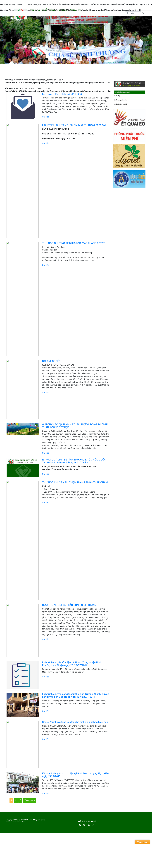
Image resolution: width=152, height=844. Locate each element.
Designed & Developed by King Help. (16, 821)
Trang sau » (29, 800)
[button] (11, 40)
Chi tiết (45, 117)
